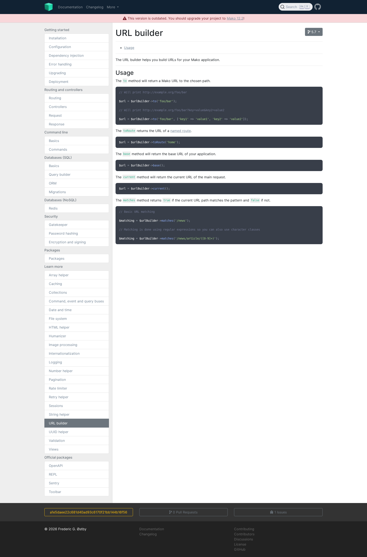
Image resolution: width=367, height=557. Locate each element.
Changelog (94, 7)
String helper (59, 414)
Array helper (59, 275)
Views (53, 449)
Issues (280, 512)
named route (180, 131)
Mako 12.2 (235, 18)
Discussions (243, 539)
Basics (54, 141)
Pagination (57, 379)
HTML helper (59, 327)
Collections (58, 292)
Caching (55, 284)
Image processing (63, 345)
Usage (129, 47)
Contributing (244, 529)
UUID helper (58, 432)
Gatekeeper (58, 225)
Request (55, 115)
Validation (57, 440)
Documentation (70, 7)
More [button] (111, 7)
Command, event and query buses (76, 301)
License (240, 544)
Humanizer (57, 336)
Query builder (60, 174)
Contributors (244, 534)
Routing (55, 98)
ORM (52, 183)
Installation (57, 38)
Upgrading (57, 73)
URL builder (58, 423)
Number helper (61, 371)
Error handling (60, 64)
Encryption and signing (67, 242)
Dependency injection (66, 55)
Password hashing (63, 233)
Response (56, 124)
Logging (55, 362)
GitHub (240, 549)
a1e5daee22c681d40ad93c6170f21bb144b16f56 (88, 512)
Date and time (60, 310)
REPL (53, 474)
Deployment (58, 81)
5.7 (313, 32)
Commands (58, 149)
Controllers (58, 107)
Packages (56, 258)
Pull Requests (185, 512)
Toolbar (55, 492)
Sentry (54, 483)
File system (58, 318)
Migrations (57, 192)
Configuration (60, 47)
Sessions (56, 406)
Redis (53, 208)
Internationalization (64, 353)
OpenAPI (56, 465)
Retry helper (58, 397)
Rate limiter (58, 388)
